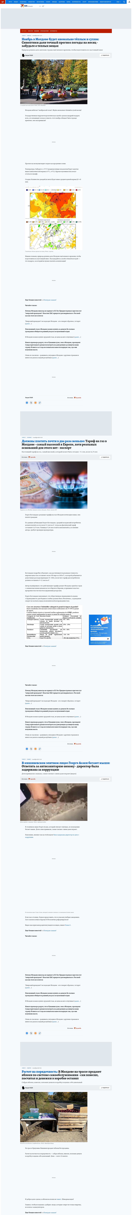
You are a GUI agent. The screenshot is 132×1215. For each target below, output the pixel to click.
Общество (31, 2)
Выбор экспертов (105, 2)
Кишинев (36, 31)
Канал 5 (68, 925)
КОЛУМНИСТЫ (76, 2)
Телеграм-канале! (50, 300)
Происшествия (93, 2)
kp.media (78, 397)
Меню (2, 2)
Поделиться (106, 55)
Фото (10, 2)
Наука (68, 2)
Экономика (40, 2)
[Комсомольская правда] (29, 6)
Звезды (54, 2)
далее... (28, 324)
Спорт (84, 2)
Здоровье (62, 2)
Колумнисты (53, 31)
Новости (30, 31)
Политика (23, 2)
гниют (59, 1199)
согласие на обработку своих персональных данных (98, 642)
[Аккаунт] (129, 2)
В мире (48, 2)
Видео (16, 2)
